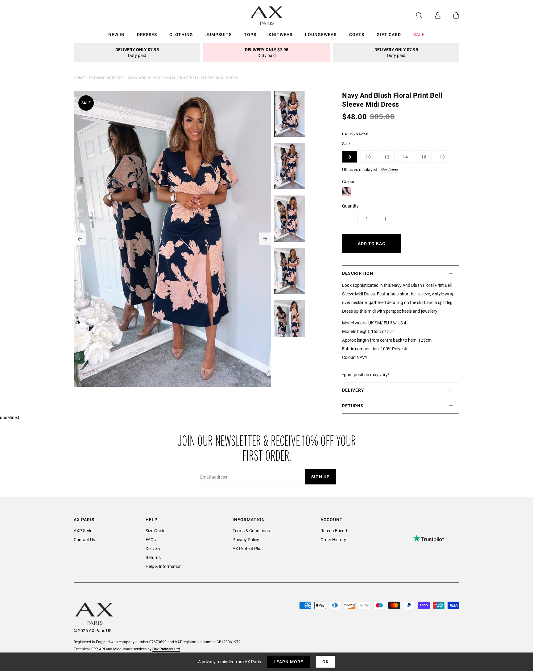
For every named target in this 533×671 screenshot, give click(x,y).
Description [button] (357, 273)
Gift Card (389, 34)
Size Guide (389, 169)
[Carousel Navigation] (172, 239)
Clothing (181, 34)
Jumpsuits (218, 34)
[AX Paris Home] (267, 15)
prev (80, 239)
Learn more (288, 662)
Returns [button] (353, 406)
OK (325, 662)
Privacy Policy (246, 539)
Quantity (350, 206)
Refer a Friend (333, 530)
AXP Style (83, 530)
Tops (250, 34)
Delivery (153, 548)
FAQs (151, 539)
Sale (419, 34)
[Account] (431, 15)
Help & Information (164, 566)
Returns (153, 557)
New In (116, 34)
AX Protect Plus (247, 548)
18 (442, 157)
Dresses (147, 34)
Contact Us (84, 539)
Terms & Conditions (251, 530)
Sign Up (320, 477)
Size (346, 143)
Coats (356, 34)
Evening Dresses (106, 77)
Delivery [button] (353, 390)
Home (79, 77)
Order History (333, 539)
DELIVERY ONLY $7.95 (137, 52)
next (265, 239)
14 (405, 157)
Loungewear (321, 34)
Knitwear (281, 34)
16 (424, 157)
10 (368, 157)
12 (387, 157)
